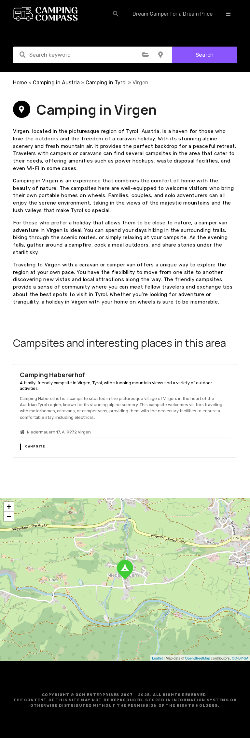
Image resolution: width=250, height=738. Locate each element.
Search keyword (22, 55)
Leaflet (157, 657)
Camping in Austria (56, 82)
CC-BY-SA (240, 657)
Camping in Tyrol (106, 82)
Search (205, 54)
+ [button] (9, 507)
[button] (116, 14)
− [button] (9, 516)
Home (20, 82)
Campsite (35, 446)
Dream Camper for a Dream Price (172, 14)
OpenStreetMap (197, 657)
